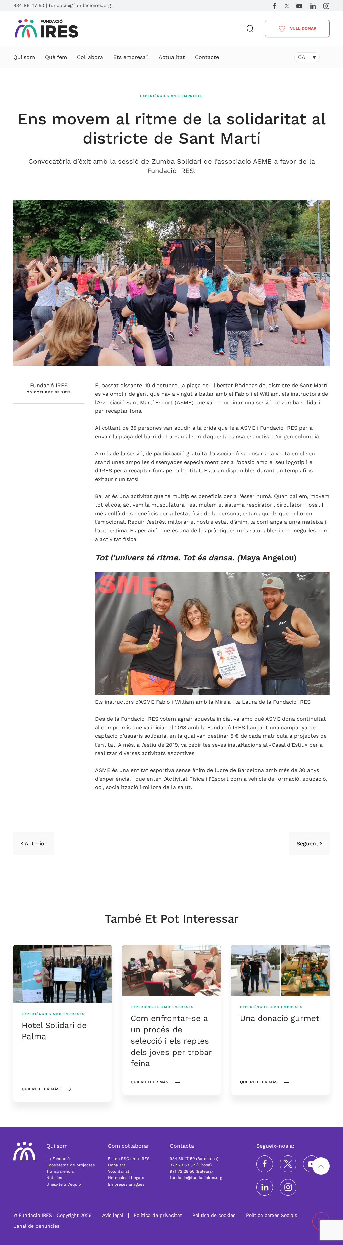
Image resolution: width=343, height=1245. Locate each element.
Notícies (54, 1177)
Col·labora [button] (90, 57)
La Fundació (58, 1158)
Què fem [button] (56, 57)
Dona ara (117, 1165)
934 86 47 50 (28, 5)
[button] (250, 28)
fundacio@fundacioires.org (80, 5)
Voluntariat (118, 1171)
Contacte (207, 57)
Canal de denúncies (36, 1226)
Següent (307, 843)
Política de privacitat (158, 1215)
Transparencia (60, 1171)
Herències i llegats (126, 1177)
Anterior (36, 843)
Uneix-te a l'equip (63, 1184)
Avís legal (112, 1215)
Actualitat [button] (172, 57)
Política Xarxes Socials (271, 1215)
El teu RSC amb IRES (129, 1158)
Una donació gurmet (279, 1018)
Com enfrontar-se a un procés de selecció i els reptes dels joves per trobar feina (171, 1041)
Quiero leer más (41, 1089)
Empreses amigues (126, 1184)
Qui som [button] (24, 57)
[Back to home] (46, 29)
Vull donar (302, 28)
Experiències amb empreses (171, 96)
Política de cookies (213, 1215)
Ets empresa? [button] (131, 57)
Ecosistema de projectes (70, 1165)
